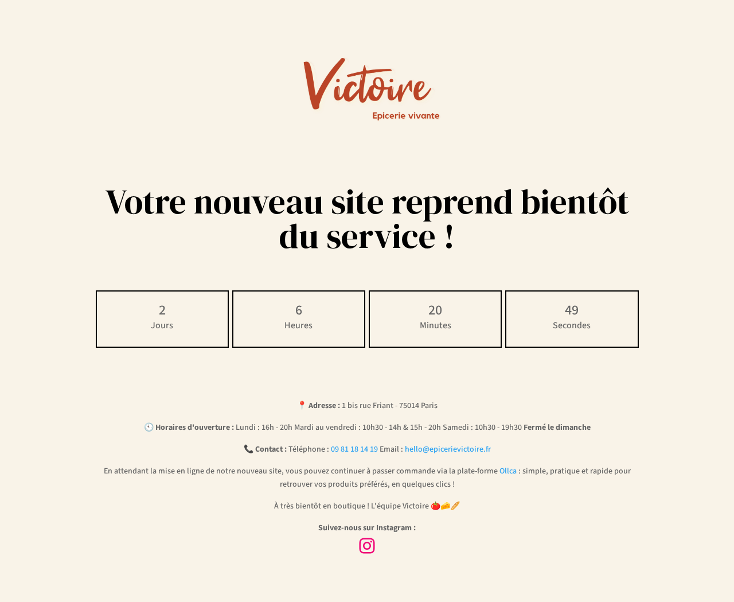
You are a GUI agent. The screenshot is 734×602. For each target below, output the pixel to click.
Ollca (508, 471)
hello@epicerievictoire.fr (448, 449)
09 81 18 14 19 (354, 449)
